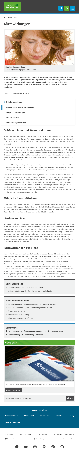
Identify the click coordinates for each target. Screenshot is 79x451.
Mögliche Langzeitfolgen (15, 112)
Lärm (15, 17)
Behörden (59, 415)
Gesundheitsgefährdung (36, 331)
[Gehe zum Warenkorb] (66, 8)
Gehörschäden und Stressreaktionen (20, 107)
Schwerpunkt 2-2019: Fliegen (19, 314)
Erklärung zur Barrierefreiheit (64, 434)
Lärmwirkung (29, 334)
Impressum (9, 434)
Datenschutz (43, 434)
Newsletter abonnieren (13, 390)
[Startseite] (12, 6)
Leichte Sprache (12, 439)
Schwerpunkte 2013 (15, 311)
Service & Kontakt (25, 434)
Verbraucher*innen (11, 415)
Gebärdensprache (42, 439)
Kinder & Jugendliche (12, 422)
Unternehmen (45, 415)
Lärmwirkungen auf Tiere (16, 122)
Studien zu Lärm (12, 117)
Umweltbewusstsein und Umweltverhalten (25, 287)
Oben (71, 398)
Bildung (71, 415)
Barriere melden (68, 439)
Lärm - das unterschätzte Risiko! (20, 318)
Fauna (40, 334)
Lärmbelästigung (56, 331)
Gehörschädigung (15, 331)
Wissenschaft (29, 415)
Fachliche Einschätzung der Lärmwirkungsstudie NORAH (30, 307)
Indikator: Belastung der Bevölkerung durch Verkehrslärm (30, 291)
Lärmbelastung (14, 334)
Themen (9, 17)
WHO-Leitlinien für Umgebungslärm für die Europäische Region (33, 304)
